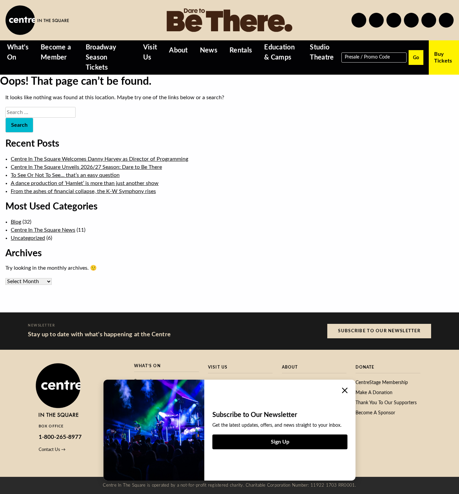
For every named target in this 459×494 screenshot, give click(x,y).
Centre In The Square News (43, 230)
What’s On (18, 52)
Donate (365, 367)
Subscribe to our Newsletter (379, 331)
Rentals (241, 50)
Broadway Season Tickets (101, 57)
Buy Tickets (443, 57)
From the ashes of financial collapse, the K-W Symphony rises (83, 191)
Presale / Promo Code (367, 56)
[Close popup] (344, 390)
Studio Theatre (322, 52)
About (178, 50)
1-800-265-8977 (60, 437)
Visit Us (150, 52)
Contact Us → (52, 450)
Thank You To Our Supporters (386, 403)
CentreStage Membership (382, 382)
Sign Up (280, 442)
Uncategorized (28, 238)
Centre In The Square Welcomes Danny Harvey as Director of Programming (99, 159)
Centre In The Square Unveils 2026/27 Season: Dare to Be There (86, 167)
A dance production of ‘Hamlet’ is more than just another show (85, 183)
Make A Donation (374, 392)
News (208, 50)
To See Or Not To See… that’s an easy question (65, 175)
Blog (16, 222)
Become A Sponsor (375, 413)
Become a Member (56, 52)
